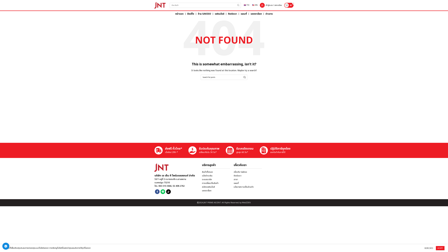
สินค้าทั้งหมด (207, 172)
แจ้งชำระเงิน (207, 175)
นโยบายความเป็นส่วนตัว (244, 187)
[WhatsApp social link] (163, 191)
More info (429, 248)
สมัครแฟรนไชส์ (208, 187)
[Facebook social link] (157, 191)
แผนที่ (236, 183)
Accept (440, 248)
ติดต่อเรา (237, 175)
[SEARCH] (238, 5)
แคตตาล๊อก (206, 190)
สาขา (236, 179)
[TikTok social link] (168, 191)
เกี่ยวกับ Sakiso (240, 172)
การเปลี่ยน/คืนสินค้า (210, 183)
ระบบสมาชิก (207, 179)
